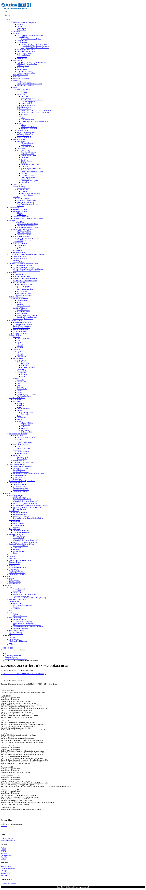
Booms (19, 416)
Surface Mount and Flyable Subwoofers (29, 84)
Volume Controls (18, 435)
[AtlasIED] (16, 8)
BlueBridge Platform (20, 308)
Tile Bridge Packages (23, 55)
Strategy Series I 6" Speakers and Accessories (35, 46)
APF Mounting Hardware (29, 127)
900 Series (24, 376)
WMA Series (25, 364)
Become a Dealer (6, 866)
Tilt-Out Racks (21, 356)
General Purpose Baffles (28, 155)
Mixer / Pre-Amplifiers (20, 243)
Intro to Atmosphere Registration (23, 623)
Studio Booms (21, 417)
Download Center (10, 657)
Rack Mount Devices (23, 311)
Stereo (19, 439)
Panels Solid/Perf (22, 389)
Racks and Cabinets (15, 335)
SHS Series (16, 32)
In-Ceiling (20, 24)
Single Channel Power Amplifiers (27, 224)
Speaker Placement (19, 589)
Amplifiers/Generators (20, 211)
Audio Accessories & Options (18, 434)
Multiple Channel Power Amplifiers (28, 227)
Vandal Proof (25, 157)
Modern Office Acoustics (17, 573)
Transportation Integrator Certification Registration (28, 626)
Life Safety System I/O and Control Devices (26, 271)
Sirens (19, 116)
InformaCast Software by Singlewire (25, 278)
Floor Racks (16, 337)
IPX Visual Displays (23, 286)
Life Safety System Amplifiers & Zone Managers (28, 269)
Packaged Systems (14, 529)
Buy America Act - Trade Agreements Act (22, 481)
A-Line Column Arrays (24, 137)
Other (18, 383)
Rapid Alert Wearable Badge (22, 276)
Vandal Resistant (22, 69)
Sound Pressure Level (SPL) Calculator (25, 594)
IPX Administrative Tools (25, 290)
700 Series (20, 342)
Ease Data (16, 607)
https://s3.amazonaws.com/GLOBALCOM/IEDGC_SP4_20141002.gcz (23, 674)
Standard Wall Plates (23, 448)
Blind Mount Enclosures (28, 152)
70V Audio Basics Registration (22, 621)
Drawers (19, 392)
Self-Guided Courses (19, 619)
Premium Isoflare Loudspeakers (23, 466)
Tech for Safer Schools (16, 571)
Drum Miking (25, 414)
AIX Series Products (19, 274)
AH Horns (24, 91)
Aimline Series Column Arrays (26, 132)
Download (4, 826)
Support (11, 578)
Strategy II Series (22, 40)
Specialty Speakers (19, 186)
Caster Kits (20, 380)
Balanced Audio (22, 459)
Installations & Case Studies (17, 600)
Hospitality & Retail (15, 562)
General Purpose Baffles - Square (31, 168)
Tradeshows (16, 614)
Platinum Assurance (15, 582)
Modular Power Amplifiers (21, 236)
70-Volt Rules (17, 591)
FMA (18, 340)
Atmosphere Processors (20, 209)
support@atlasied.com (8, 840)
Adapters (23, 125)
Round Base (20, 405)
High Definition (22, 453)
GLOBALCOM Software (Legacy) (16, 659)
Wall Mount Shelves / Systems (26, 394)
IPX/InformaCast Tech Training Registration (27, 625)
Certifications (17, 609)
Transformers (21, 148)
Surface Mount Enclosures (29, 177)
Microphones (17, 399)
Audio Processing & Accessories (23, 319)
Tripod (19, 407)
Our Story (12, 637)
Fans (18, 385)
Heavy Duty (20, 403)
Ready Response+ (14, 583)
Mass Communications (16, 495)
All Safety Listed (22, 58)
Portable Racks (21, 369)
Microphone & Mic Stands (17, 398)
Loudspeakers (13, 21)
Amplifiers (12, 220)
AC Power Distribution (16, 320)
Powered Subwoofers (27, 195)
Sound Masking (14, 207)
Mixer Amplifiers (18, 242)
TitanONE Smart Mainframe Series (28, 238)
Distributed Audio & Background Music (21, 544)
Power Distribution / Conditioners (23, 324)
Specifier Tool (17, 592)
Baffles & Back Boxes (24, 150)
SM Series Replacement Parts (26, 73)
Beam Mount (21, 67)
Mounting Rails (25, 179)
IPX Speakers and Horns (24, 284)
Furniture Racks (22, 371)
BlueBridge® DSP (19, 551)
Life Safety (16, 197)
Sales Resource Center (16, 634)
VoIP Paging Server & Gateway (23, 295)
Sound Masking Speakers (21, 78)
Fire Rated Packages (23, 198)
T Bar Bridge (25, 182)
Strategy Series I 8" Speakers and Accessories (35, 48)
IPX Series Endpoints (19, 509)
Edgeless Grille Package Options (31, 39)
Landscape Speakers (23, 188)
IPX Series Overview (19, 536)
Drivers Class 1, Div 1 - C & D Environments (35, 112)
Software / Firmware (15, 632)
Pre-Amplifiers (21, 245)
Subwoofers (16, 80)
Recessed (24, 163)
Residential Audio (22, 190)
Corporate (12, 556)
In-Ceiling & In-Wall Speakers (26, 200)
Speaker (19, 419)
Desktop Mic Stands (27, 412)
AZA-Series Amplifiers (24, 233)
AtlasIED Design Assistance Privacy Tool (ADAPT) (29, 598)
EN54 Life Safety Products (25, 202)
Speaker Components (19, 139)
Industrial (12, 565)
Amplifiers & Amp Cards (21, 472)
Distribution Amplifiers (24, 249)
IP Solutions (12, 272)
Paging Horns (21, 94)
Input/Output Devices (19, 475)
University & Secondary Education (20, 560)
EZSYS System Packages (21, 532)
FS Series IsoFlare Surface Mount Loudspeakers (32, 62)
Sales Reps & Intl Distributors (18, 641)
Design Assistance (14, 580)
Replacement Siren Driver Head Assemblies (34, 121)
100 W (23, 118)
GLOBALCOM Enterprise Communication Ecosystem (26, 255)
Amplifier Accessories (20, 252)
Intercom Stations (18, 523)
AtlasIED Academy (15, 618)
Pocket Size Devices (23, 310)
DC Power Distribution (20, 333)
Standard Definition (23, 452)
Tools (10, 587)
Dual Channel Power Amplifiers (27, 225)
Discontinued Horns (19, 486)
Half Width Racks (22, 362)
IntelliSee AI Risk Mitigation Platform (25, 281)
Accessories (20, 123)
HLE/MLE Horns (26, 114)
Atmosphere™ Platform (20, 299)
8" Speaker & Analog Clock (29, 175)
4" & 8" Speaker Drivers (24, 53)
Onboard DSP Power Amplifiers (23, 229)
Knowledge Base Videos (20, 628)
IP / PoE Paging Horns (28, 98)
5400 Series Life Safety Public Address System (23, 264)
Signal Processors (22, 300)
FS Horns (24, 93)
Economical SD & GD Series (26, 51)
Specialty (19, 410)
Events (11, 612)
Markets (3, 850)
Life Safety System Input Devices (23, 267)
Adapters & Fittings (27, 423)
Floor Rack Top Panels (24, 396)
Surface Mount (21, 28)
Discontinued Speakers (20, 484)
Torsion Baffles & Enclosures (30, 164)
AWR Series (25, 365)
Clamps (23, 426)
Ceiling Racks (21, 360)
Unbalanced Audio (23, 457)
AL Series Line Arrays (24, 136)
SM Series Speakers (23, 66)
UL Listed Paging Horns (28, 102)
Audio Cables (17, 455)
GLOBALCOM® (18, 538)
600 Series (20, 353)
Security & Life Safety (16, 534)
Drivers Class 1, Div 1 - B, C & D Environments (36, 111)
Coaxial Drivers (22, 57)
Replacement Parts (26, 432)
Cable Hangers (25, 425)
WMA (19, 351)
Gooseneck (24, 428)
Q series (23, 159)
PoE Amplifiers (17, 251)
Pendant (19, 26)
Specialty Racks (18, 358)
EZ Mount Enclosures (27, 154)
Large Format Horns (23, 89)
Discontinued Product (15, 483)
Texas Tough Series (23, 338)
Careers (11, 644)
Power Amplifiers (18, 222)
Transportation (13, 569)
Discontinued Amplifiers (20, 488)
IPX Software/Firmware (24, 293)
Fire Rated (24, 173)
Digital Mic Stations (19, 470)
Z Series (19, 213)
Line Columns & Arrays (20, 130)
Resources (4, 853)
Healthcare (12, 558)
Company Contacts (7, 855)
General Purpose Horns (28, 105)
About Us (4, 857)
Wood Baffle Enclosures (24, 71)
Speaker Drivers (22, 141)
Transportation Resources (21, 596)
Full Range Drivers (27, 143)
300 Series (20, 355)
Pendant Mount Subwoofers (25, 85)
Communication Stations (20, 258)
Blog (10, 610)
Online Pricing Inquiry (8, 868)
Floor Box (20, 446)
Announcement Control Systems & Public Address (28, 474)
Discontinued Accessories (21, 492)
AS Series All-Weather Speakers (27, 64)
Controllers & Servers (19, 256)
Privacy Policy (5, 874)
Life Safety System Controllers (22, 265)
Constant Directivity (27, 103)
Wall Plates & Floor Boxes (21, 444)
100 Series (20, 347)
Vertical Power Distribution (21, 328)
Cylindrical (24, 166)
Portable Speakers (18, 184)
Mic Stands (16, 401)
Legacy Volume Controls (24, 443)
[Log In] (6, 13)
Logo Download (6, 872)
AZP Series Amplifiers (24, 231)
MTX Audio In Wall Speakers (30, 193)
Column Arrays (17, 479)
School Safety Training (20, 616)
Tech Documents (14, 601)
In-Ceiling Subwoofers (24, 82)
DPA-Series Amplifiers (24, 234)
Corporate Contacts (15, 639)
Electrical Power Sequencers (22, 326)
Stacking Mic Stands (23, 408)
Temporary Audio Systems (21, 531)
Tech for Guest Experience (17, 574)
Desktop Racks (21, 373)
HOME (7, 653)
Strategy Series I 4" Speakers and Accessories (35, 44)
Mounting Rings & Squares (29, 181)
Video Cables (17, 450)
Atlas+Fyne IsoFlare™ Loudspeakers (24, 23)
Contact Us (4, 870)
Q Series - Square (26, 161)
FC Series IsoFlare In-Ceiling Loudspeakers (30, 35)
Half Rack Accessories (28, 367)
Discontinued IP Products (21, 490)
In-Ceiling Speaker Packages (26, 49)
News (10, 643)
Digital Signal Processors (20, 468)
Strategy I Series (22, 42)
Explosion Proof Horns (24, 109)
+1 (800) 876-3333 (7, 648)
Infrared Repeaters (18, 461)
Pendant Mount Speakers (20, 75)
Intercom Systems (14, 520)
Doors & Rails (21, 382)
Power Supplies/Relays (20, 331)
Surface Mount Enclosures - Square (32, 172)
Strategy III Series (22, 37)
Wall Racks (16, 349)
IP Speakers (16, 76)
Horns (15, 87)
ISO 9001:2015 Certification (9, 883)
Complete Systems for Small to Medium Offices (28, 218)
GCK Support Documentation (22, 605)
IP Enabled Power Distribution (22, 322)
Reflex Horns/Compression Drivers (32, 100)
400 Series (24, 374)
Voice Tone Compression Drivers (27, 204)
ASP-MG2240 (21, 215)
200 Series (20, 346)
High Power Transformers (29, 128)
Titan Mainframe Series (24, 240)
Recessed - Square (26, 170)
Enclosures (20, 206)
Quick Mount (25, 430)
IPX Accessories (22, 291)
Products (3, 848)
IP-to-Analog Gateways (24, 288)
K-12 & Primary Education (17, 567)
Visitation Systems (18, 525)
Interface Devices (18, 262)
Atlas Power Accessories (20, 329)
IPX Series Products (19, 282)
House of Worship (14, 564)
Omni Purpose (25, 96)
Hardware (20, 387)
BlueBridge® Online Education (27, 317)
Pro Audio (24, 191)
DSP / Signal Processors (16, 297)
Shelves (19, 390)
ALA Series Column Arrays (25, 134)
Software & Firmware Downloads (27, 315)
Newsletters (4, 875)
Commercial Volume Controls (26, 437)
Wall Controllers (22, 313)
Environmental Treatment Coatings (24, 462)
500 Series (20, 344)
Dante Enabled (21, 30)
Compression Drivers (27, 119)
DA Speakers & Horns (20, 477)
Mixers (19, 247)
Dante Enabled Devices (17, 465)
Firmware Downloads (23, 306)
